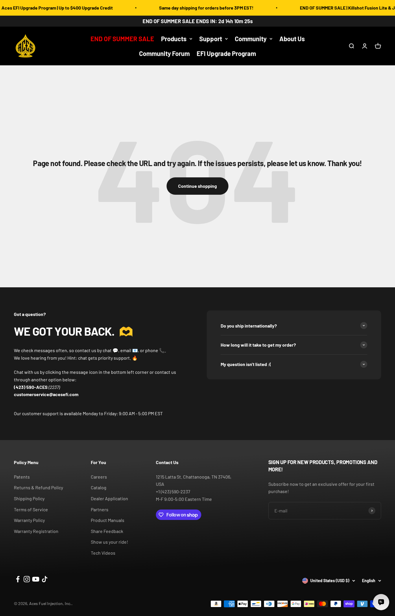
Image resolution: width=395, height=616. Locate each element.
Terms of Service (31, 509)
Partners (99, 509)
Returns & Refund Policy (38, 487)
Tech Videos (103, 553)
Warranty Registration (36, 531)
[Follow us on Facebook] (18, 579)
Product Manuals (107, 520)
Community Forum (164, 53)
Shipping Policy (29, 498)
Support (210, 38)
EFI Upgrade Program (226, 53)
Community (251, 38)
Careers (99, 476)
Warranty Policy (29, 520)
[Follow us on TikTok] (45, 579)
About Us (292, 38)
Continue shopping (197, 186)
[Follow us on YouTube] (36, 579)
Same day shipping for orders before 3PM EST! (197, 7)
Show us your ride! (109, 542)
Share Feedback (107, 531)
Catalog (98, 487)
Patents (22, 476)
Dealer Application (109, 498)
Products (174, 38)
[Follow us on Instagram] (27, 579)
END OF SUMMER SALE (122, 38)
